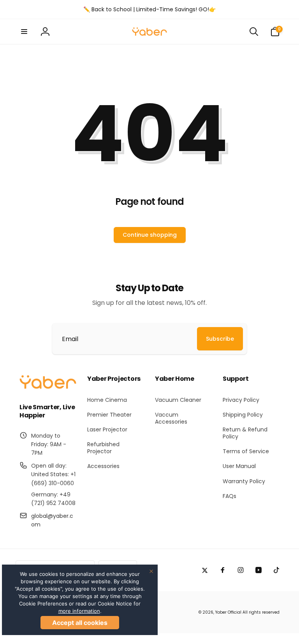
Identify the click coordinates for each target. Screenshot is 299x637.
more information (79, 611)
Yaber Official (228, 612)
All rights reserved (261, 612)
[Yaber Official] (47, 386)
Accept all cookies (79, 622)
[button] (24, 31)
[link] (149, 9)
